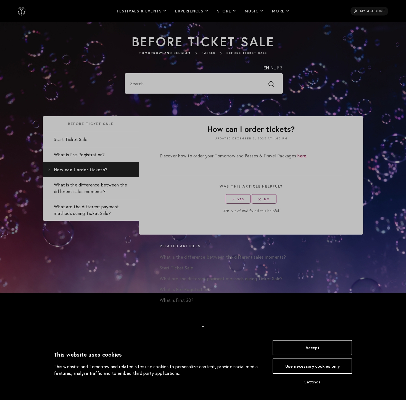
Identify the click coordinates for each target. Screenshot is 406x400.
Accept (312, 347)
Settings (312, 382)
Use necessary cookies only (312, 366)
